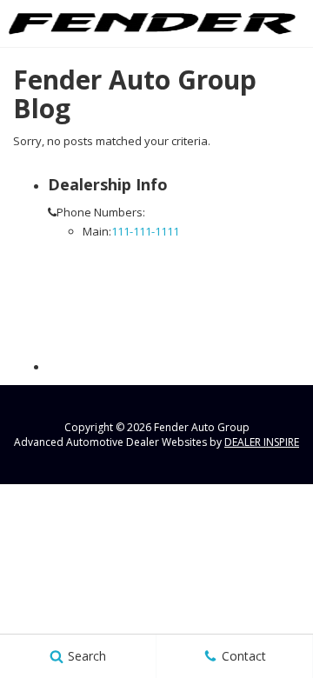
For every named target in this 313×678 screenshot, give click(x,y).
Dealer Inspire (261, 442)
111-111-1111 (145, 231)
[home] (152, 22)
